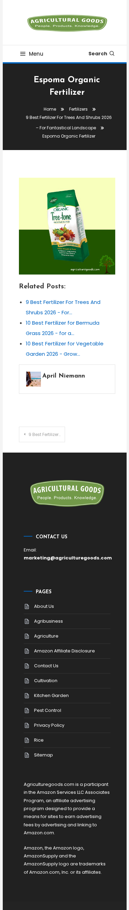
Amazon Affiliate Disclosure (64, 651)
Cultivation (45, 680)
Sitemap (43, 755)
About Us (44, 606)
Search (97, 53)
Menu (36, 53)
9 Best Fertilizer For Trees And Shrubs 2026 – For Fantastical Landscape (47, 434)
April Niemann (63, 376)
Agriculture (46, 636)
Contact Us (46, 665)
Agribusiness (48, 621)
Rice (39, 740)
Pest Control (47, 710)
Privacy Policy (49, 725)
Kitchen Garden (51, 695)
